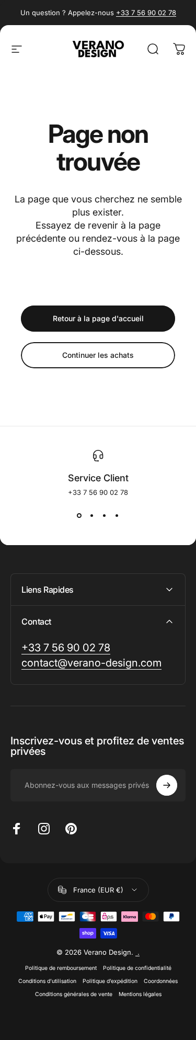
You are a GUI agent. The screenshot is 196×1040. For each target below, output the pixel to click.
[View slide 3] (104, 515)
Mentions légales (140, 994)
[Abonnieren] (166, 785)
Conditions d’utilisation (47, 981)
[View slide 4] (117, 515)
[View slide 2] (92, 515)
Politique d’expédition (110, 981)
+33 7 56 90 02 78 (146, 12)
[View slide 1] (79, 515)
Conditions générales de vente (73, 994)
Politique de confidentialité (137, 968)
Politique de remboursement (61, 968)
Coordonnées (161, 981)
